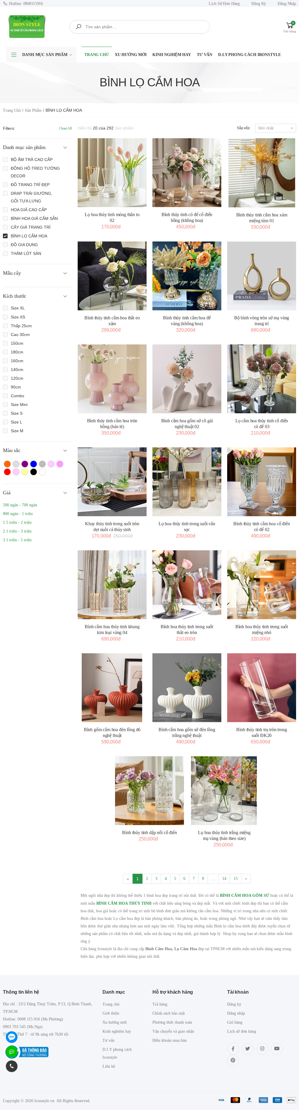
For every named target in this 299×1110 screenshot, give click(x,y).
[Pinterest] (233, 1060)
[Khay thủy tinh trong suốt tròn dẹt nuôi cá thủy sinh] (112, 481)
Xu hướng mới (131, 54)
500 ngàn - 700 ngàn (20, 505)
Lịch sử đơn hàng (224, 3)
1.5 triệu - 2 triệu (17, 522)
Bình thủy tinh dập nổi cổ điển (149, 832)
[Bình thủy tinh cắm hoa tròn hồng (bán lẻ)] (112, 378)
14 (224, 878)
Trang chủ (96, 54)
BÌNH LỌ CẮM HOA (29, 236)
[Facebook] (233, 1049)
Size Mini (19, 404)
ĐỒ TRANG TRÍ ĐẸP (30, 184)
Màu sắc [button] (11, 450)
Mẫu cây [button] (12, 273)
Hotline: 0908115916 (26, 3)
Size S (16, 413)
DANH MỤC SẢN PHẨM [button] (44, 54)
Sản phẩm (33, 110)
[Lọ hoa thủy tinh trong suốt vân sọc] (186, 481)
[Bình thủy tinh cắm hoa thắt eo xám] (112, 275)
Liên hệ (108, 1066)
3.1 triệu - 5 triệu (17, 540)
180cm (17, 352)
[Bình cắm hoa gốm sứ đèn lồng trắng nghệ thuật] (186, 687)
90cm (16, 387)
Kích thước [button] (14, 296)
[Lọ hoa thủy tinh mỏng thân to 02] (112, 172)
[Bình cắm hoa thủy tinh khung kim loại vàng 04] (112, 584)
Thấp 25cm (21, 325)
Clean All (65, 128)
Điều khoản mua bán (169, 1040)
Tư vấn (204, 54)
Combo (17, 395)
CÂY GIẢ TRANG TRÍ (31, 227)
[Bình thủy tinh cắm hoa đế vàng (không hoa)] (186, 275)
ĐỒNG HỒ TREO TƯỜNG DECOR (35, 172)
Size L (16, 422)
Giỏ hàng (234, 1022)
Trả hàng (159, 1004)
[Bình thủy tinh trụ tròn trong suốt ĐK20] (261, 687)
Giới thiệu (110, 1013)
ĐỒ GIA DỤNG (24, 244)
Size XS (18, 317)
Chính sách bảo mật (168, 1013)
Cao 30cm (20, 334)
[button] (290, 26)
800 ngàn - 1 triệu (18, 514)
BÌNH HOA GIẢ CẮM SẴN (34, 218)
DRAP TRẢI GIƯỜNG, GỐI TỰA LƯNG (31, 197)
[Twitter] (247, 1049)
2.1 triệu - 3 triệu (17, 531)
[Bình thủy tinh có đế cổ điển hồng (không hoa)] (186, 172)
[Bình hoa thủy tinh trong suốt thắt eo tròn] (186, 584)
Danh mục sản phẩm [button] (24, 147)
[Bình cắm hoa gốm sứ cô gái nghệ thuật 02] (186, 378)
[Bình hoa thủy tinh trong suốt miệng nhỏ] (261, 584)
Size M (17, 430)
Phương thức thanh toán (172, 1022)
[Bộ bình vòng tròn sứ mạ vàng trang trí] (261, 275)
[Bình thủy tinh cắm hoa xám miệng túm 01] (261, 172)
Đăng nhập (287, 3)
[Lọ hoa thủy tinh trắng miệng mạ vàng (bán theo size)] (224, 790)
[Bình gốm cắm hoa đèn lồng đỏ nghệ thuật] (112, 687)
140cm (17, 369)
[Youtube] (277, 1049)
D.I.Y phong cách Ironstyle (249, 54)
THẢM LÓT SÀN (26, 253)
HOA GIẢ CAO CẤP (29, 209)
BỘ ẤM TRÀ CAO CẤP (32, 159)
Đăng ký (258, 3)
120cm (17, 378)
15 (236, 878)
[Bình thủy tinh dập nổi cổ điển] (149, 790)
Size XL (18, 308)
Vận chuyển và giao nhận (173, 1031)
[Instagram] (262, 1049)
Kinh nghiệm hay (171, 54)
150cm (17, 343)
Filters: (9, 128)
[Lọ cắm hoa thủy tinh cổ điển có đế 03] (261, 378)
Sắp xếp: (244, 128)
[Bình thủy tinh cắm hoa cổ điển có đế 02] (261, 481)
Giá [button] (6, 493)
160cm (17, 360)
